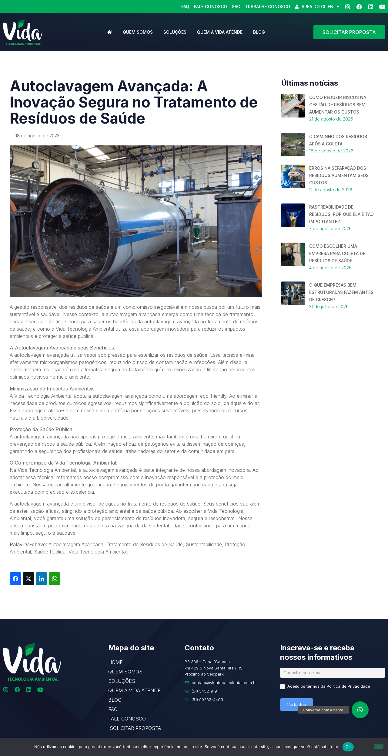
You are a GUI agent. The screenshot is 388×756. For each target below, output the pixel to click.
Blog (259, 32)
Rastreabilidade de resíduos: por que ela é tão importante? (341, 214)
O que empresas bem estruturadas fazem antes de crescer (341, 292)
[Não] (378, 746)
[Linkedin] (370, 6)
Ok (348, 746)
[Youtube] (382, 6)
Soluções (174, 32)
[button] (360, 709)
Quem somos (138, 32)
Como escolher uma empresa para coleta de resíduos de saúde (337, 253)
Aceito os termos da (328, 686)
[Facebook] (359, 6)
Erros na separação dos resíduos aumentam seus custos (339, 175)
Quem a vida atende (219, 32)
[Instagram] (347, 6)
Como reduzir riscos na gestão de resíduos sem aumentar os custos (337, 104)
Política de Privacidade (348, 686)
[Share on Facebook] (15, 578)
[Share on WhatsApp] (54, 578)
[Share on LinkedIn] (41, 578)
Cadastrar (296, 704)
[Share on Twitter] (28, 578)
